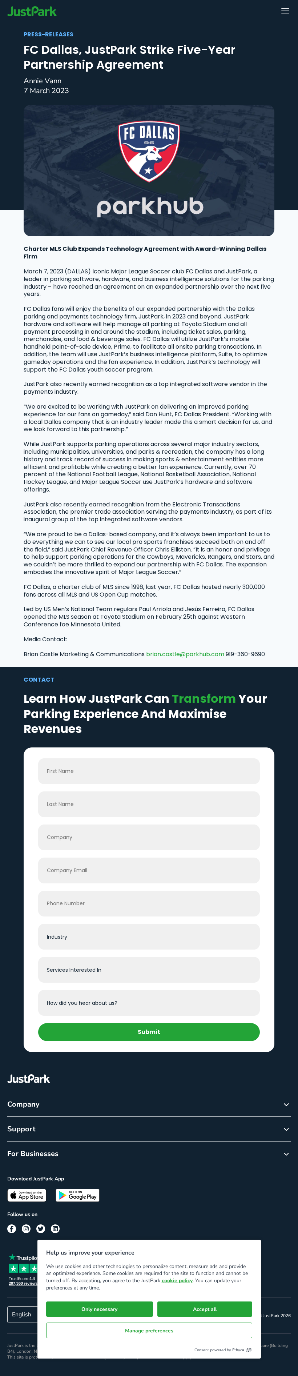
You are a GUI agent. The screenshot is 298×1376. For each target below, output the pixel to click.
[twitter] (40, 1228)
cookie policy (177, 1280)
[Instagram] (26, 1228)
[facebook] (11, 1228)
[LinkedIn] (55, 1228)
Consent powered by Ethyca (219, 1350)
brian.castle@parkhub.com (185, 654)
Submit (149, 1032)
